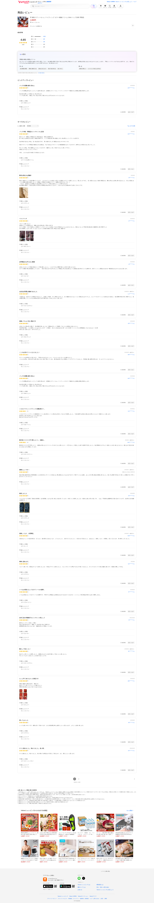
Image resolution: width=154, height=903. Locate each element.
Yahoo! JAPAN (111, 1)
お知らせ (80, 889)
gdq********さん (131, 680)
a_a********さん (131, 293)
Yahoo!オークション (83, 896)
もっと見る (129, 810)
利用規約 (70, 898)
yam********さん (131, 87)
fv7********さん (131, 591)
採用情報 (87, 898)
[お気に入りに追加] (132, 25)
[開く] (23, 192)
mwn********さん (131, 442)
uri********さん (131, 220)
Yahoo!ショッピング (63, 896)
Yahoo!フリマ (93, 896)
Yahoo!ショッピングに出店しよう (123, 1)
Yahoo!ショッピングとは (84, 884)
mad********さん (131, 535)
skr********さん (131, 495)
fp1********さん (131, 651)
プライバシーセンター (62, 898)
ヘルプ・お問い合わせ (94, 898)
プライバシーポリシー (52, 898)
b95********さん (131, 354)
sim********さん (131, 750)
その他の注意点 (41, 72)
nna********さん (131, 411)
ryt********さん (131, 177)
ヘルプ (134, 1)
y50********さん (131, 323)
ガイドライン (76, 898)
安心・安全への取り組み (103, 887)
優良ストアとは (82, 887)
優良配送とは (100, 884)
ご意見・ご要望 (103, 898)
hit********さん (131, 620)
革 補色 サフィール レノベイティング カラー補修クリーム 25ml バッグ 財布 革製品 (57, 17)
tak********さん (131, 722)
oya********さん (131, 563)
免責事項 (82, 898)
